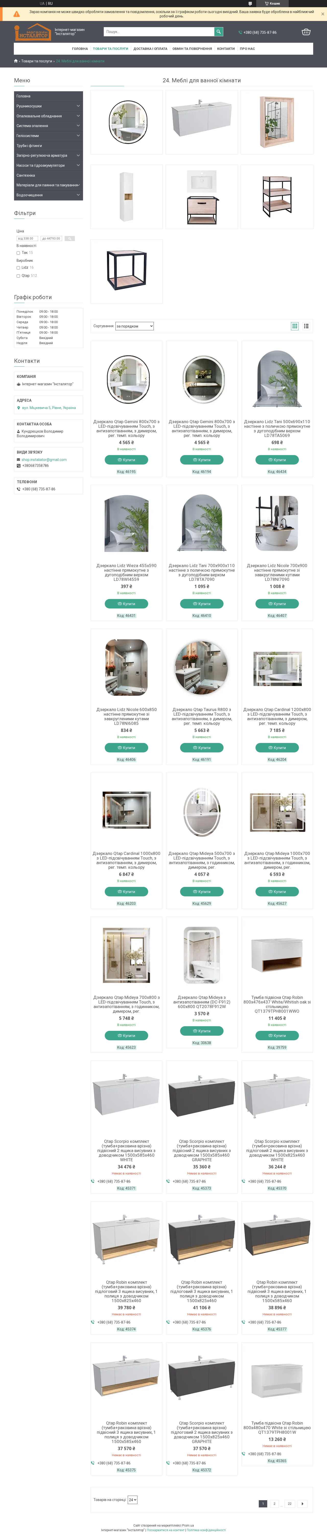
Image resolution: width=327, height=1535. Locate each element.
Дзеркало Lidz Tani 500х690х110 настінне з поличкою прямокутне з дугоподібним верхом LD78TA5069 (277, 428)
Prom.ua (188, 1525)
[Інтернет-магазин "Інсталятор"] (33, 32)
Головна (80, 49)
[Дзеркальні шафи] (277, 122)
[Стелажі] (277, 197)
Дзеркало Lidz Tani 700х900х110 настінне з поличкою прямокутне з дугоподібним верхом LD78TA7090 (202, 572)
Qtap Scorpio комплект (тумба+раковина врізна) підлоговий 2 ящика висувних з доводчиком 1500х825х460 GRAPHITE (202, 1432)
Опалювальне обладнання (39, 116)
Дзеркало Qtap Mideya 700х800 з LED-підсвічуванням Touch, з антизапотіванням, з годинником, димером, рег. (126, 1004)
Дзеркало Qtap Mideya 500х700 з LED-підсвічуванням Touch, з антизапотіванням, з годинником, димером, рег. (201, 860)
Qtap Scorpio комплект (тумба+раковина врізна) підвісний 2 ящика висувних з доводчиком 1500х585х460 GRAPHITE (202, 1150)
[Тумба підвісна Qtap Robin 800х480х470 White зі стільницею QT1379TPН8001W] (277, 1380)
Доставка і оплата (150, 49)
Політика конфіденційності (206, 1530)
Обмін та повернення (192, 49)
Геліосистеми (28, 136)
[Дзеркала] (126, 122)
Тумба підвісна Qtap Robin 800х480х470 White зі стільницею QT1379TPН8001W (277, 1428)
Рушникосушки (29, 106)
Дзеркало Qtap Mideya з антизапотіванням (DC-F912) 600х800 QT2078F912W (201, 1002)
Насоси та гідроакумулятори (41, 165)
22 (289, 1504)
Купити (129, 460)
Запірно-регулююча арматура (42, 155)
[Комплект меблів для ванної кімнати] (202, 197)
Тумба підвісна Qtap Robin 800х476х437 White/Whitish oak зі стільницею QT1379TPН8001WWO (277, 1004)
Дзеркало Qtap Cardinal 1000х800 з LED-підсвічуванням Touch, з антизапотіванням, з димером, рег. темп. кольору (126, 860)
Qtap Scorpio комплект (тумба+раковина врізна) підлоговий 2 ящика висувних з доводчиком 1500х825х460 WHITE (277, 1150)
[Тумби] (202, 122)
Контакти (226, 49)
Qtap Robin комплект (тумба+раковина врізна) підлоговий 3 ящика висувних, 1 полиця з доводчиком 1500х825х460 (126, 1291)
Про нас (247, 49)
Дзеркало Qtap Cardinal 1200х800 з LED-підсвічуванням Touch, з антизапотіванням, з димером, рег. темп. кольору (277, 716)
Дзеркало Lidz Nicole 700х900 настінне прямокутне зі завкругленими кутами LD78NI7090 (277, 572)
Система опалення (32, 126)
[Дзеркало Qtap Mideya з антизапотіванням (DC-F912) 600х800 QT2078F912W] (201, 955)
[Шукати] (218, 31)
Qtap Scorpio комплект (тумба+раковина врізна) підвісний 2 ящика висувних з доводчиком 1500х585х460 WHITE (126, 1150)
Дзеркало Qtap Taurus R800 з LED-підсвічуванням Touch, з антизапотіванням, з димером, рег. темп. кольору (202, 716)
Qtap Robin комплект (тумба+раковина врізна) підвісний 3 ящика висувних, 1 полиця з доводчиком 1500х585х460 (277, 1291)
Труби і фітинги (29, 146)
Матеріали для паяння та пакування (47, 185)
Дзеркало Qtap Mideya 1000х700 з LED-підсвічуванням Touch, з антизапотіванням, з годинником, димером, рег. (277, 860)
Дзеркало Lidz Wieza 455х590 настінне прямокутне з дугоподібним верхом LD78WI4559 (126, 572)
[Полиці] (126, 271)
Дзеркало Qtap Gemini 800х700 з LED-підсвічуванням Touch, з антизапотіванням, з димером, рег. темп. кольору (126, 428)
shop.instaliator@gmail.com (44, 460)
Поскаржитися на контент (165, 1530)
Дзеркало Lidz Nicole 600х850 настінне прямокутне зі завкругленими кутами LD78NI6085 (126, 716)
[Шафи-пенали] (126, 197)
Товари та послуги (110, 49)
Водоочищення (30, 195)
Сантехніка (26, 175)
